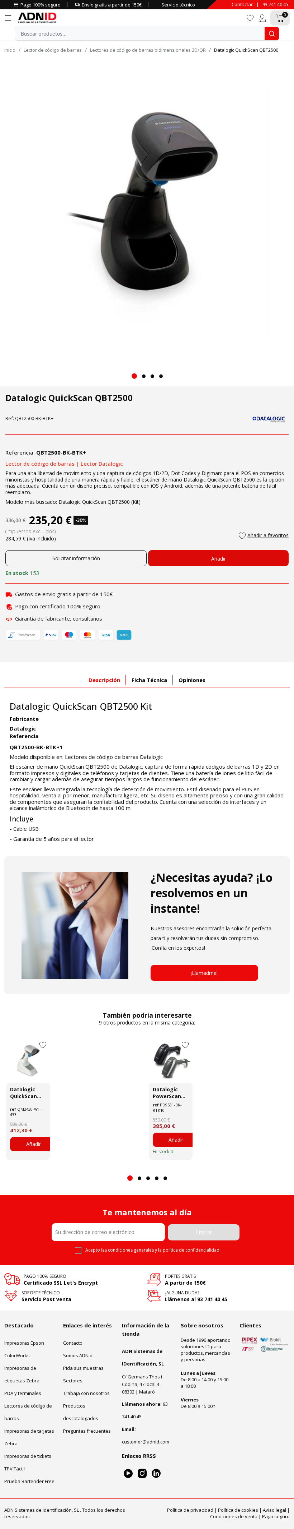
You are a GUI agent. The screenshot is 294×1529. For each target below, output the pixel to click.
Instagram (142, 1473)
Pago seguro (276, 1516)
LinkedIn (156, 1473)
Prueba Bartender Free (29, 1481)
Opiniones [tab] (192, 679)
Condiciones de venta (233, 1516)
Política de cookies (238, 1510)
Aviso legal (274, 1510)
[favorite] (249, 17)
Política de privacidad (190, 1510)
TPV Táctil (14, 1468)
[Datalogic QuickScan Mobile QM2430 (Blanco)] (28, 1060)
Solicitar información (76, 558)
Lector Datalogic (102, 463)
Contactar (242, 4)
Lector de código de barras (40, 463)
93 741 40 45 (275, 4)
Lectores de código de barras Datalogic (114, 756)
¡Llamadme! (204, 973)
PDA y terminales (22, 1393)
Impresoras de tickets (27, 1456)
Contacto (72, 1343)
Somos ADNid (78, 1355)
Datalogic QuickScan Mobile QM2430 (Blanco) (23, 1093)
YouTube (128, 1473)
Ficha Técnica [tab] (149, 679)
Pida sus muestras (83, 1368)
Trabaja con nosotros (86, 1393)
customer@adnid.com (145, 1441)
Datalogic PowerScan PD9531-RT (167, 1093)
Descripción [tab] (104, 679)
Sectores (72, 1380)
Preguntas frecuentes (87, 1431)
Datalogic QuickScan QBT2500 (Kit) (99, 501)
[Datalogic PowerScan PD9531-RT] (171, 1060)
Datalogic (23, 728)
